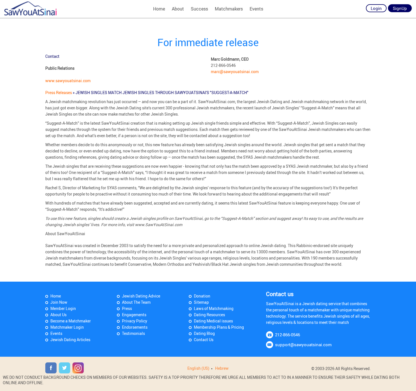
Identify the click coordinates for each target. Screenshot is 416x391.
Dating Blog (204, 333)
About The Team (136, 302)
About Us (58, 314)
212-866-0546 (287, 334)
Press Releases (59, 92)
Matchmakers (229, 9)
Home (159, 9)
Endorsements (134, 327)
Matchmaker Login (67, 327)
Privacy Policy (134, 321)
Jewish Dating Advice (141, 296)
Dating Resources (209, 314)
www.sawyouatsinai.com (68, 80)
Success (199, 9)
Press (127, 308)
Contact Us (203, 339)
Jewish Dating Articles (70, 339)
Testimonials (133, 333)
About (178, 9)
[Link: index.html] (30, 8)
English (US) (198, 368)
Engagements (134, 314)
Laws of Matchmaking (213, 308)
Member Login (63, 308)
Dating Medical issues (213, 321)
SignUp (400, 8)
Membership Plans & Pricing (219, 327)
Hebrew (222, 368)
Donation (202, 296)
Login (376, 8)
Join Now (58, 302)
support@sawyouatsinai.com (303, 344)
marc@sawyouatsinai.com (235, 71)
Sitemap (201, 302)
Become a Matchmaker (70, 321)
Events (256, 9)
